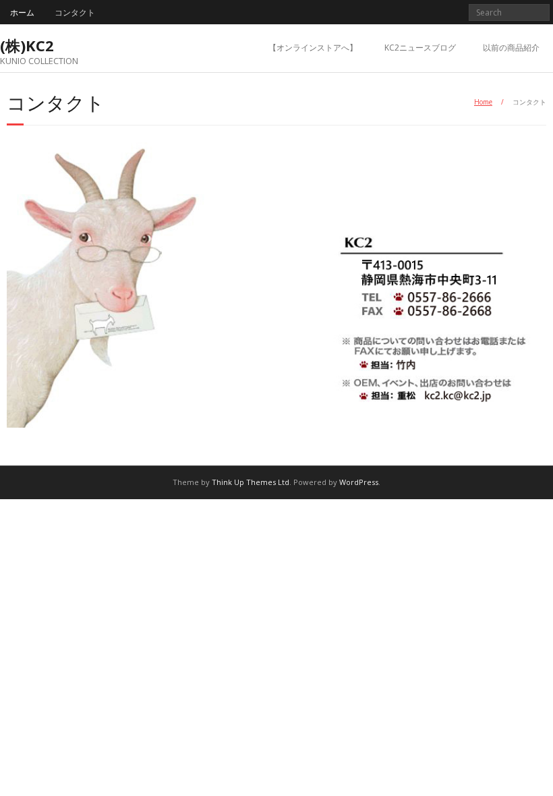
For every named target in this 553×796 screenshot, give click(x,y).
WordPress (358, 482)
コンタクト (75, 12)
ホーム (22, 12)
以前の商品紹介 (511, 47)
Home (483, 102)
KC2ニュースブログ (420, 47)
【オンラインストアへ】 (312, 47)
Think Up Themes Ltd (250, 482)
